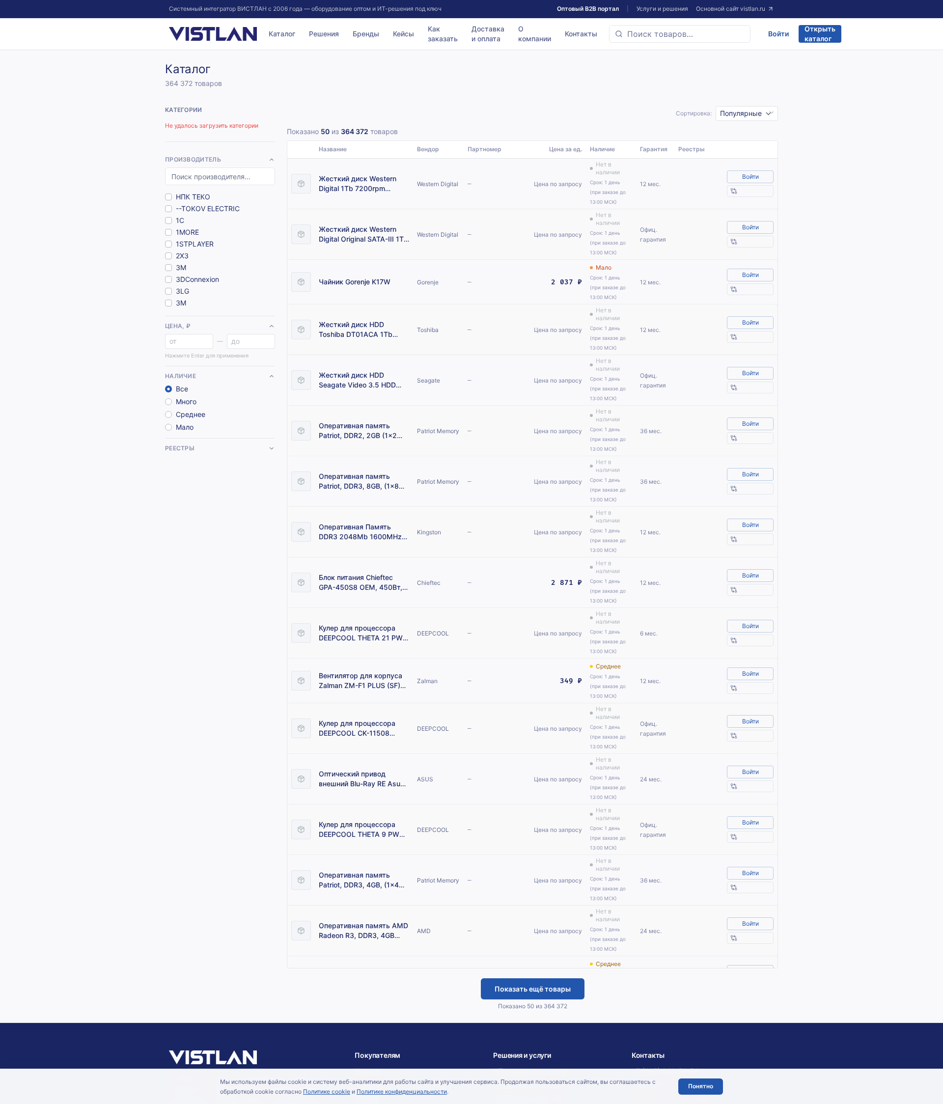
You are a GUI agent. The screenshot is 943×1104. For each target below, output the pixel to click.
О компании (534, 34)
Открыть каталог (819, 34)
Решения (324, 33)
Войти (778, 33)
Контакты (581, 33)
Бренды (366, 33)
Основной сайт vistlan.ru (730, 8)
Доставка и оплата (488, 34)
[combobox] (679, 34)
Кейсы (403, 33)
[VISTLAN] (213, 34)
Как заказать (443, 34)
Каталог (282, 33)
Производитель (193, 159)
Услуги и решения (662, 8)
